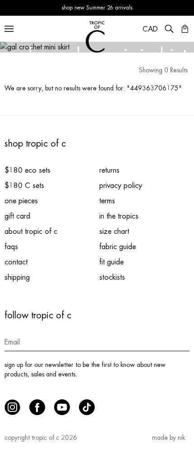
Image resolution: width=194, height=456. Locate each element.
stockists (112, 277)
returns (109, 170)
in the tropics (119, 216)
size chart (114, 231)
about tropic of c (31, 231)
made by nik (168, 437)
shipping (17, 277)
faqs (11, 246)
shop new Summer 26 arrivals (97, 7)
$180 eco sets (28, 170)
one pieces (21, 201)
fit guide (111, 262)
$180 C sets (24, 185)
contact (16, 262)
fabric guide (117, 246)
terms (107, 201)
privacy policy (120, 185)
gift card (17, 216)
